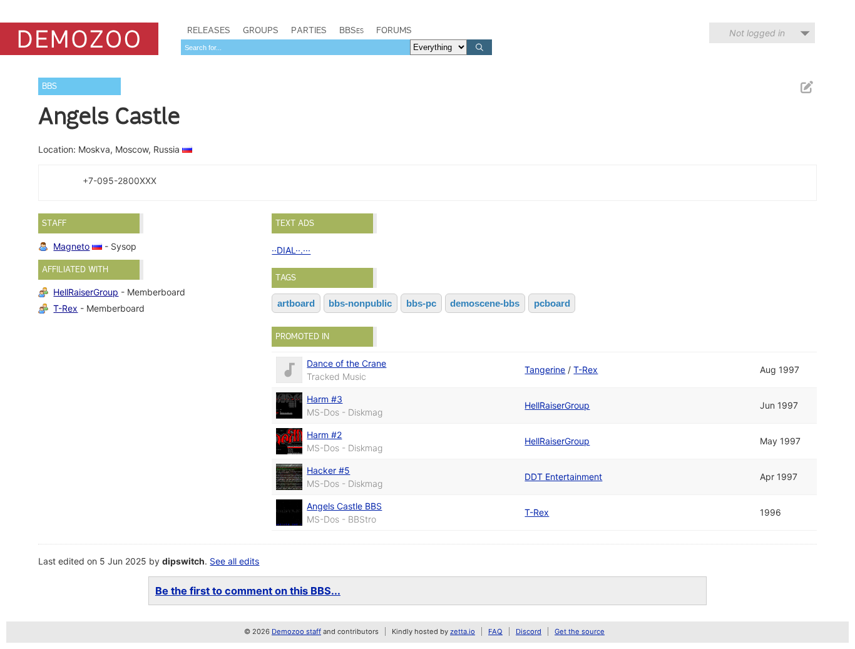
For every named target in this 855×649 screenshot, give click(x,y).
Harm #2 (324, 434)
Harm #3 (324, 399)
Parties (309, 30)
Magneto (71, 246)
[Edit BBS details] (806, 87)
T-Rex (65, 308)
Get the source (580, 631)
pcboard (552, 303)
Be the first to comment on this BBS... (247, 591)
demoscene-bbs (485, 303)
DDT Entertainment (563, 476)
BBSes (351, 30)
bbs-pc (421, 303)
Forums (394, 30)
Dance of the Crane (346, 363)
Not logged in (757, 33)
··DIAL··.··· (291, 250)
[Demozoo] (79, 39)
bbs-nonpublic (360, 303)
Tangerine (545, 369)
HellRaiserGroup (85, 292)
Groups (261, 30)
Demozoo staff (296, 631)
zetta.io (462, 631)
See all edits (234, 561)
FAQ (495, 631)
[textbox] (295, 47)
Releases (208, 30)
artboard (296, 303)
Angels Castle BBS (344, 506)
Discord (528, 631)
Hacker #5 (328, 470)
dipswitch (183, 561)
